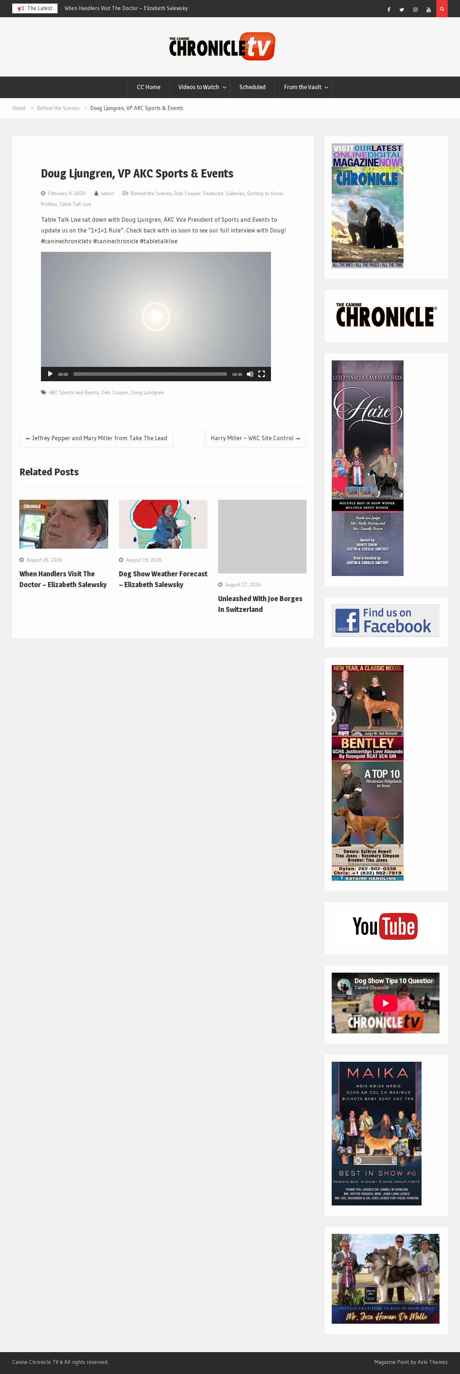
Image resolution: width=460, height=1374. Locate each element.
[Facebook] (389, 9)
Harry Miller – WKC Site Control (252, 438)
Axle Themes (433, 1362)
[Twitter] (402, 9)
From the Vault (302, 87)
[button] (156, 316)
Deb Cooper (187, 193)
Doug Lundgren (147, 392)
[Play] (50, 374)
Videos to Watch (199, 87)
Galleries (235, 193)
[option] (129, 8)
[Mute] (250, 374)
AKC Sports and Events (74, 392)
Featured (213, 193)
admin (107, 193)
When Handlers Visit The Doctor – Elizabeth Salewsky (126, 8)
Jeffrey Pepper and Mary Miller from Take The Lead (99, 438)
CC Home (148, 87)
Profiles (49, 204)
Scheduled (252, 87)
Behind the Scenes (151, 193)
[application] (156, 316)
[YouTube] (428, 9)
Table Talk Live (75, 204)
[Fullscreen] (261, 374)
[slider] (150, 374)
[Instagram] (415, 9)
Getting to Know (265, 193)
